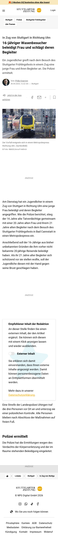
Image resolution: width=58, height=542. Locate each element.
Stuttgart (8, 20)
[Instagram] (20, 504)
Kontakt (23, 531)
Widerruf (48, 531)
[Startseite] (7, 476)
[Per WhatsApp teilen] (45, 97)
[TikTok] (32, 504)
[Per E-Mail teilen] (39, 97)
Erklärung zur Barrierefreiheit (36, 527)
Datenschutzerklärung (21, 395)
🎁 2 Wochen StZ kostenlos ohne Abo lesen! (29, 2)
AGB (34, 523)
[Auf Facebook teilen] (32, 97)
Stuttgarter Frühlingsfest (36, 20)
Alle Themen (10, 24)
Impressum (35, 531)
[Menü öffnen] (3, 10)
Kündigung (11, 531)
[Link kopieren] (26, 97)
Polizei (19, 20)
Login (53, 10)
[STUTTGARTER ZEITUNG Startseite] (29, 10)
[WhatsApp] (26, 504)
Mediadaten (13, 527)
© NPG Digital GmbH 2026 (29, 495)
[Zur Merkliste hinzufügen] (53, 97)
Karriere (26, 523)
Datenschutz (45, 523)
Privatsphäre (12, 523)
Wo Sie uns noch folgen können (31, 511)
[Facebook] (38, 504)
